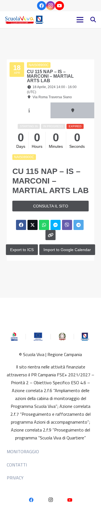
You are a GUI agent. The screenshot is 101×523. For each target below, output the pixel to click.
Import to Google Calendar (67, 249)
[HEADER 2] (25, 19)
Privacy (15, 477)
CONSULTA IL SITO (50, 206)
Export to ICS (22, 249)
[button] (93, 19)
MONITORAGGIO (23, 451)
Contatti (17, 464)
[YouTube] (59, 5)
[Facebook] (41, 5)
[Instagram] (50, 5)
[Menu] (80, 20)
